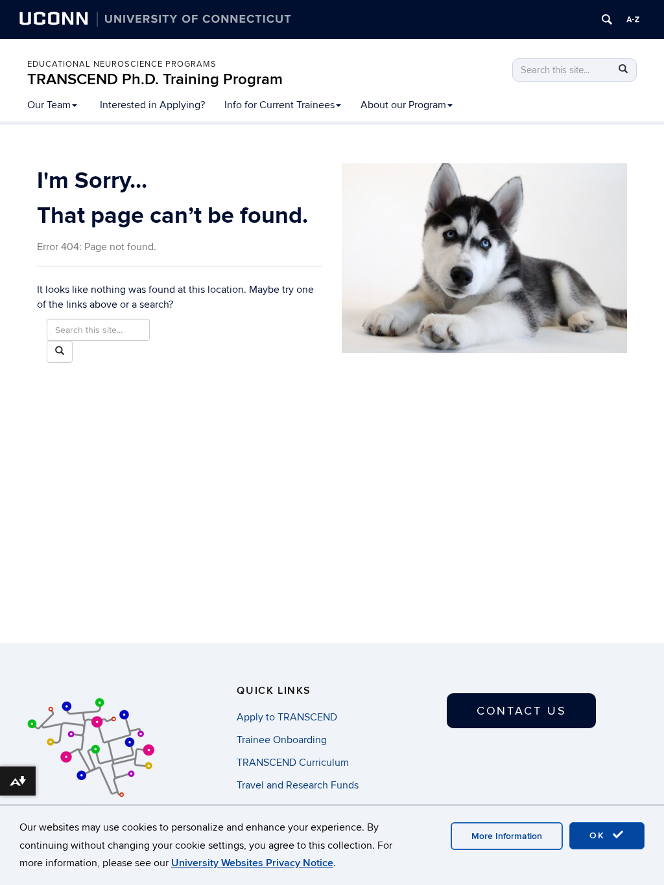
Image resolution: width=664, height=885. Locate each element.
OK (599, 835)
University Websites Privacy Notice (252, 862)
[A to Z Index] (632, 19)
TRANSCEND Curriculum (293, 762)
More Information (506, 836)
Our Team (49, 104)
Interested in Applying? (152, 104)
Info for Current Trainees (279, 104)
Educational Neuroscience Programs (122, 64)
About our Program (403, 104)
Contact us (522, 711)
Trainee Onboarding (282, 739)
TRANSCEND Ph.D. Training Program (155, 79)
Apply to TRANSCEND (287, 717)
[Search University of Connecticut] (607, 19)
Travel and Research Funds (298, 785)
